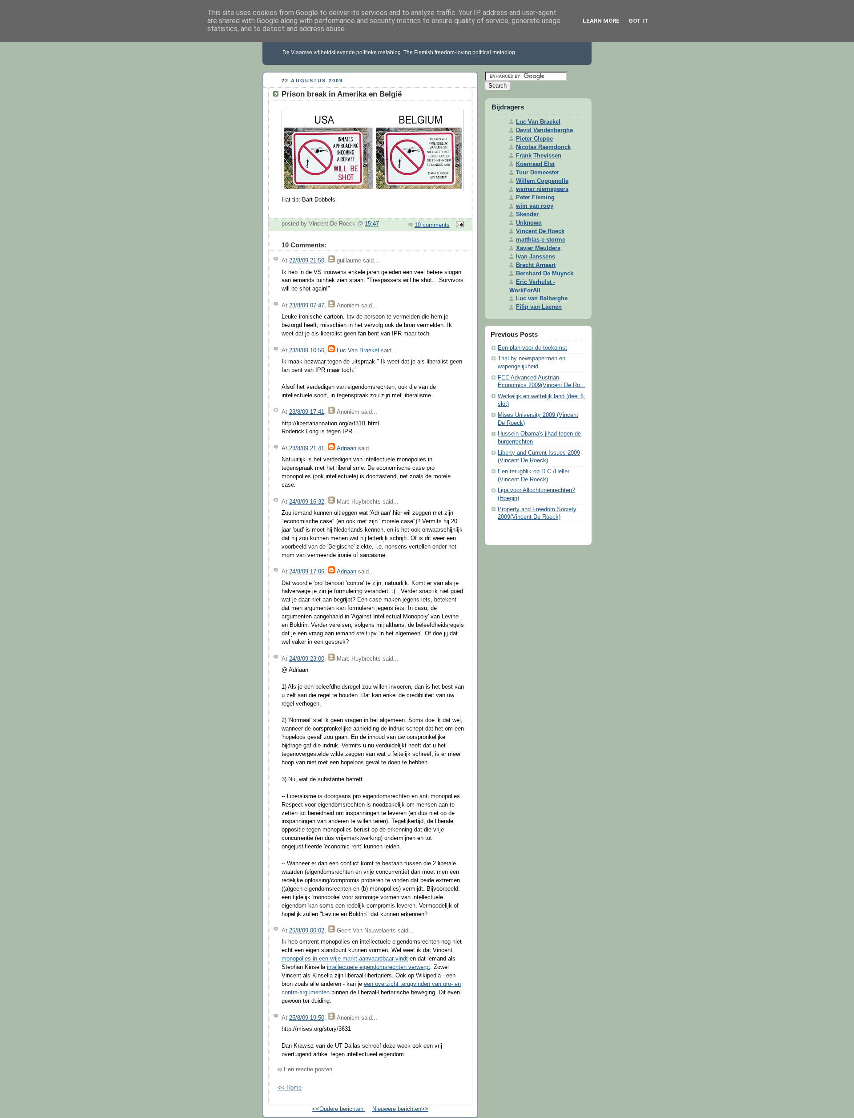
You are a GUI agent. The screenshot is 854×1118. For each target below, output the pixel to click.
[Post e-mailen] (458, 225)
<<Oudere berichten (338, 1109)
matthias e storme (540, 240)
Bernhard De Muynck (544, 273)
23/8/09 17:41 (306, 412)
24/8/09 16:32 (306, 502)
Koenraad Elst (535, 164)
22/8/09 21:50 (306, 261)
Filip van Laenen (539, 307)
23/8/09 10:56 (306, 350)
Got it (638, 20)
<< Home (290, 1088)
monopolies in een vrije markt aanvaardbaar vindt (345, 959)
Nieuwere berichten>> (400, 1109)
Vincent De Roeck (540, 231)
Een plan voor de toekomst (532, 348)
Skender (527, 214)
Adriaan (346, 448)
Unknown (529, 223)
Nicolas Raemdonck (543, 147)
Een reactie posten (308, 1069)
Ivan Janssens (535, 257)
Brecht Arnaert (536, 265)
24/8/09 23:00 (306, 659)
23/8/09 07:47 (306, 306)
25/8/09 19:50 (306, 1018)
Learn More (601, 20)
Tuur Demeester (537, 173)
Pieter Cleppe (534, 139)
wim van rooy (534, 206)
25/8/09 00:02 (306, 931)
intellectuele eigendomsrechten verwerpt (378, 967)
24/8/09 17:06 (306, 572)
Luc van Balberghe (542, 298)
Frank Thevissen (538, 156)
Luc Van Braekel (358, 350)
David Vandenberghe (544, 130)
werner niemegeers (542, 189)
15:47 (372, 224)
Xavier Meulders (538, 248)
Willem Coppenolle (542, 181)
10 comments (432, 225)
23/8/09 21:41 (306, 448)
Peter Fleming (535, 197)
